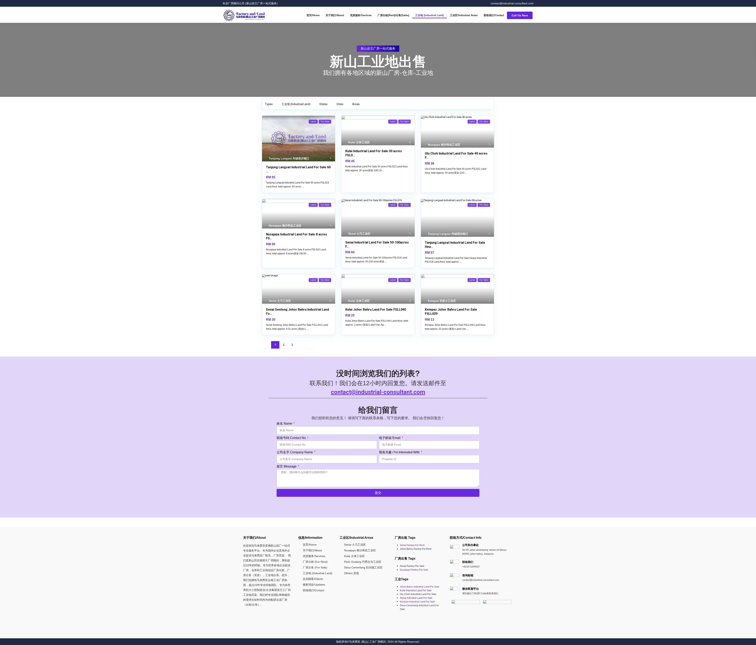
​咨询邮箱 (467, 575)
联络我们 (467, 562)
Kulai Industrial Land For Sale (416, 590)
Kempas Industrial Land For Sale (417, 601)
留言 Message (287, 466)
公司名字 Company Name (295, 452)
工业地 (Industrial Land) (429, 15)
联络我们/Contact (494, 15)
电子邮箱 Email (390, 438)
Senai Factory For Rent (412, 545)
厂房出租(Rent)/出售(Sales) (393, 15)
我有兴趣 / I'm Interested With (399, 452)
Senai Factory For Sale (412, 566)
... (303, 186)
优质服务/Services (361, 15)
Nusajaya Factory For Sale (414, 569)
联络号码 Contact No (292, 438)
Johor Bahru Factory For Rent (415, 549)
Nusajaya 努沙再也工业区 (444, 144)
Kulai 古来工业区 (359, 142)
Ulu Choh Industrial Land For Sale (418, 594)
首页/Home (313, 15)
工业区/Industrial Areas (464, 15)
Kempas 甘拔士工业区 (442, 300)
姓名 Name (285, 423)
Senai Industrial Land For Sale (416, 598)
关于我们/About (335, 15)
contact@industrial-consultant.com (378, 392)
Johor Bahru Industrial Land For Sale (419, 586)
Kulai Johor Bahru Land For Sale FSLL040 (375, 309)
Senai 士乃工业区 (359, 233)
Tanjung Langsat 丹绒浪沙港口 (289, 158)
